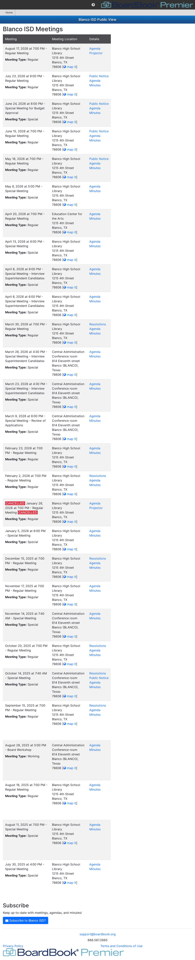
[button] (93, 5)
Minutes (95, 85)
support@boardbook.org (98, 934)
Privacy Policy (13, 946)
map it (71, 67)
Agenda (94, 48)
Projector (96, 53)
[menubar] (97, 5)
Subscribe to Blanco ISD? (27, 920)
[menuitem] (93, 5)
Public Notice (99, 76)
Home (9, 12)
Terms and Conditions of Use (121, 946)
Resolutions (97, 324)
